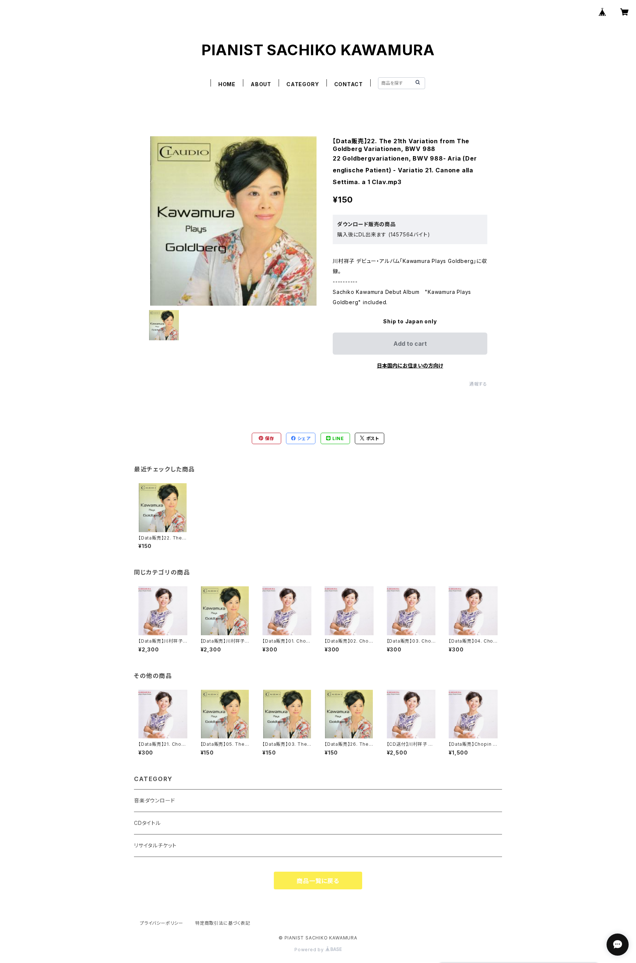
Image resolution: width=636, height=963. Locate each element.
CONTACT (348, 84)
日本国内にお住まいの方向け (410, 365)
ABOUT (261, 84)
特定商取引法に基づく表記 (222, 923)
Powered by (309, 949)
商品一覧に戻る (318, 881)
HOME (227, 84)
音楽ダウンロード (154, 800)
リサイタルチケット (155, 845)
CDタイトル (147, 823)
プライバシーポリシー (161, 923)
